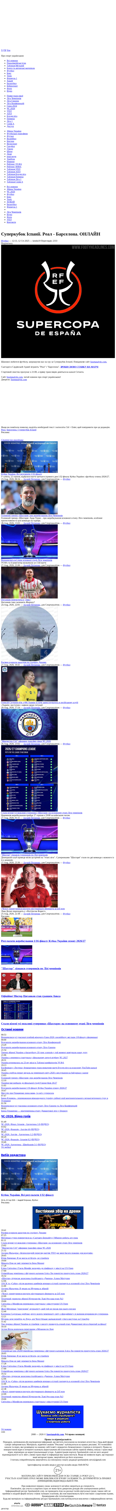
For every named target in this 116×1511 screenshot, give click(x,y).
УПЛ (9, 111)
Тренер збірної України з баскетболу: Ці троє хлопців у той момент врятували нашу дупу (44, 1052)
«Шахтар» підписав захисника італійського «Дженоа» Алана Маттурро (35, 1278)
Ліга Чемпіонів (14, 98)
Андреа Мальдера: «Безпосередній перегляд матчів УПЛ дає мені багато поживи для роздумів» (47, 1253)
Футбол (10, 71)
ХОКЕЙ (11, 202)
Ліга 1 (10, 121)
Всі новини (12, 60)
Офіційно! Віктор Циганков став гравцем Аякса (31, 996)
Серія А (10, 124)
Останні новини (12, 1029)
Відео (9, 91)
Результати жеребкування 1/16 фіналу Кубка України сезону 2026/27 (43, 940)
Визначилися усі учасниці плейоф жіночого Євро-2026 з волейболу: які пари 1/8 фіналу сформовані (49, 1037)
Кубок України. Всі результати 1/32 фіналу (21, 474)
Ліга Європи (13, 101)
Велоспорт (12, 144)
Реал (3, 430)
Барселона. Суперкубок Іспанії (21, 430)
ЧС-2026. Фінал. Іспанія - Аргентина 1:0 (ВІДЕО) (25, 1124)
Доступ (10, 126)
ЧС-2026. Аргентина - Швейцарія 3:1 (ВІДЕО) (23, 1144)
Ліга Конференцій (15, 103)
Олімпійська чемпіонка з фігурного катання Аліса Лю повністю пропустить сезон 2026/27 (44, 1273)
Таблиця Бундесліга (16, 174)
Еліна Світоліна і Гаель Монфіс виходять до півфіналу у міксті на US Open (37, 1268)
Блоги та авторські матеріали (21, 68)
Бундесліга (12, 116)
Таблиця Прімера (15, 177)
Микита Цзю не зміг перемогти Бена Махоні (22, 1263)
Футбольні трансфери (17, 133)
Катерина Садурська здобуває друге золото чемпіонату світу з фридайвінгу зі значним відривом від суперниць (54, 1314)
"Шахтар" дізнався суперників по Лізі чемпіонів (24, 855)
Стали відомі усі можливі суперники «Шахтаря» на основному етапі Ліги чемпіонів (41, 813)
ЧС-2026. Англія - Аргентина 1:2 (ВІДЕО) (21, 1134)
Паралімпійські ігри (16, 63)
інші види (11, 156)
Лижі (9, 154)
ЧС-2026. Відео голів (16, 1116)
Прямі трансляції (15, 96)
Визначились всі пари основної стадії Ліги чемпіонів (26, 560)
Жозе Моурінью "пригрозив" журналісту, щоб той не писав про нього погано (38, 1309)
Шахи (9, 151)
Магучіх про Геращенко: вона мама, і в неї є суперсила (27, 1093)
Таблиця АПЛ (14, 171)
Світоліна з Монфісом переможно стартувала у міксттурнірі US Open (34, 1304)
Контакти (11, 222)
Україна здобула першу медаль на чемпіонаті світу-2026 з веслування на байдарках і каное (44, 1073)
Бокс (9, 73)
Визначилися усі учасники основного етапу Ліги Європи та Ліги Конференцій (39, 1106)
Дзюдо (10, 149)
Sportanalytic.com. (98, 362)
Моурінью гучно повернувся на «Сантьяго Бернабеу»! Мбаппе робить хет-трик (39, 1238)
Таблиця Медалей (15, 65)
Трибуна (11, 159)
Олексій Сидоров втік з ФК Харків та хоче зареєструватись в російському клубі (39, 702)
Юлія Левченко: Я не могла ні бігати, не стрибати (25, 1258)
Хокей (10, 81)
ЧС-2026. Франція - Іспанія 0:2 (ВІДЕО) (20, 1139)
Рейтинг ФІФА (14, 166)
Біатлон (10, 141)
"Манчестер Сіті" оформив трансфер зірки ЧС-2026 (26, 741)
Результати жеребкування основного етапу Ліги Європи (28, 1047)
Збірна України (14, 131)
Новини (11, 161)
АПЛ (9, 113)
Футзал (10, 136)
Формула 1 (12, 78)
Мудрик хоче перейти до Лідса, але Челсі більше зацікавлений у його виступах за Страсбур (45, 1319)
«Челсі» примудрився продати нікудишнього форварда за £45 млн (33, 908)
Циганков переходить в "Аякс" (16, 599)
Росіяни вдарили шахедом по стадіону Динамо (23, 662)
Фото (9, 88)
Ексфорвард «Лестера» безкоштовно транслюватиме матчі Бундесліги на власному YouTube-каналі (49, 1068)
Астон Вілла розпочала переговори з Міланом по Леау (27, 1329)
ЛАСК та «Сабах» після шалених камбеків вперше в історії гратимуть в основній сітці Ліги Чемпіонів (50, 1283)
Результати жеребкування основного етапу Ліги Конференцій (31, 1042)
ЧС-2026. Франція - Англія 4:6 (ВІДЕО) (20, 1129)
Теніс (9, 76)
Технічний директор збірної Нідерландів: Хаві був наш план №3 (32, 1298)
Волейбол (11, 138)
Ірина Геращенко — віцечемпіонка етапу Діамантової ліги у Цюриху (34, 1111)
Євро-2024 (12, 106)
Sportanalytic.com (15, 377)
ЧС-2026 (11, 108)
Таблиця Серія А (15, 182)
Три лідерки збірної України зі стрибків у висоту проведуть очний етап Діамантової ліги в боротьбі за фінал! (53, 1324)
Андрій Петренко (31, 479)
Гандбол (11, 146)
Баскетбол (12, 83)
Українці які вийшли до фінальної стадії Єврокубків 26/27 (29, 1083)
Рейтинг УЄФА (14, 164)
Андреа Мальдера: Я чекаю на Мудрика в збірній (25, 1288)
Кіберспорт (12, 86)
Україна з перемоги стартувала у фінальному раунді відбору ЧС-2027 (34, 1057)
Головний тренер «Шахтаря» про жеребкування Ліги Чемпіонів (32, 515)
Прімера (11, 118)
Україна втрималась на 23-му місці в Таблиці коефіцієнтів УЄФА (32, 1062)
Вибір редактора (13, 1155)
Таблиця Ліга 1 (14, 179)
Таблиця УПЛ (13, 169)
